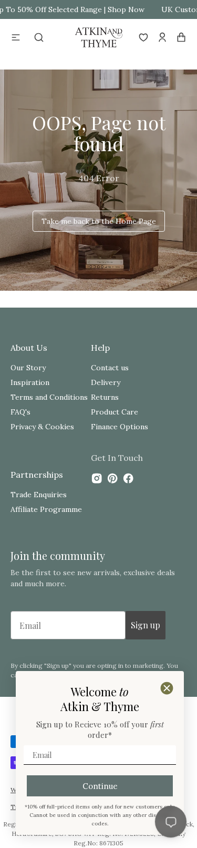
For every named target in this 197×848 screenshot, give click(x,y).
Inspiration (30, 382)
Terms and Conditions (49, 397)
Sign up (145, 624)
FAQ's (20, 412)
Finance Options (119, 426)
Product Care (114, 412)
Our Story (28, 367)
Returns (105, 397)
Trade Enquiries (39, 494)
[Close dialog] (166, 688)
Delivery (105, 382)
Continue (100, 786)
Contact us (110, 367)
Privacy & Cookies (42, 426)
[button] (16, 37)
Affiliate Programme (46, 509)
